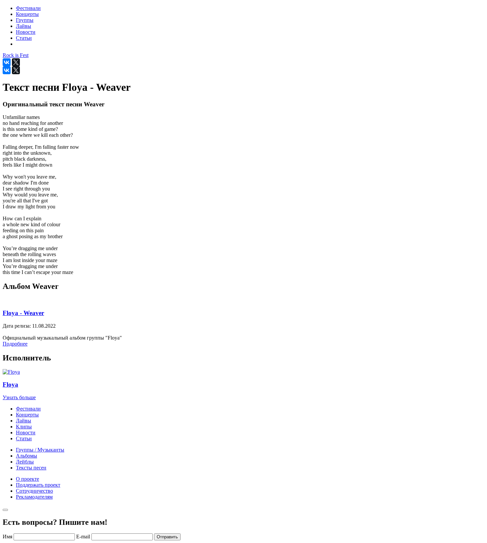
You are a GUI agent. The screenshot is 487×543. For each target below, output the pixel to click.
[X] (16, 62)
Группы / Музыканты (40, 450)
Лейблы (25, 461)
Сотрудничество (34, 491)
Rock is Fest (15, 55)
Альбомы (26, 456)
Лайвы (23, 420)
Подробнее (15, 344)
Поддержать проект (38, 485)
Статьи (24, 438)
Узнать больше (19, 397)
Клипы (24, 426)
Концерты (27, 414)
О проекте (27, 479)
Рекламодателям (34, 497)
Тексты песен (31, 467)
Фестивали (28, 408)
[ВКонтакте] (7, 62)
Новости (25, 432)
